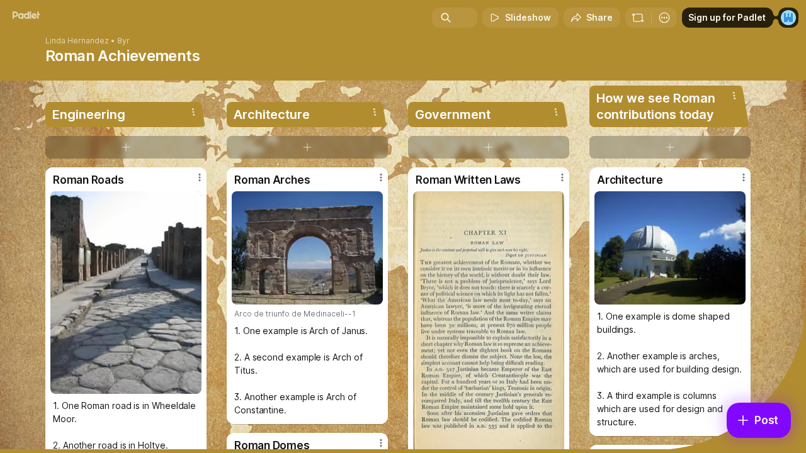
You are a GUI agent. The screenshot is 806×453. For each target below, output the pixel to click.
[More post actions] (200, 177)
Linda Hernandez (77, 40)
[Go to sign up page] (788, 18)
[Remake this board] (637, 18)
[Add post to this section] (126, 147)
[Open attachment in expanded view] (126, 292)
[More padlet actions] (664, 18)
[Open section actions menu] (193, 112)
